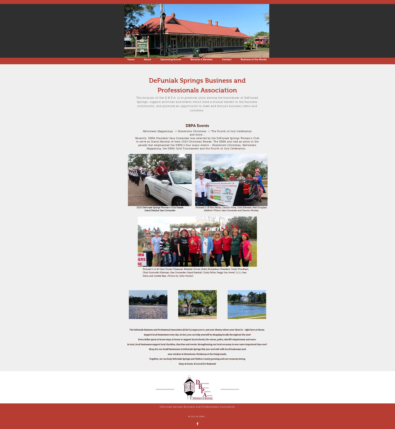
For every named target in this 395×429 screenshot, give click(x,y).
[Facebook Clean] (197, 423)
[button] (171, 59)
